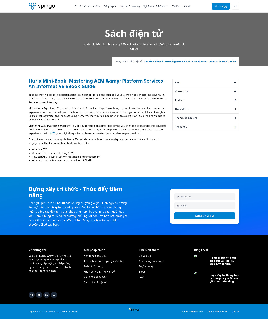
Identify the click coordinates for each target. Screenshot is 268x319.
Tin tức (175, 6)
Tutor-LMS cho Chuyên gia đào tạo (104, 261)
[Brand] (134, 311)
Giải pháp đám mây (95, 277)
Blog (177, 82)
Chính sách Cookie (217, 311)
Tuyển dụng (146, 266)
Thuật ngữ (181, 126)
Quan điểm (181, 109)
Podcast (180, 100)
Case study (181, 91)
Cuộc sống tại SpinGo (151, 261)
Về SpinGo (145, 256)
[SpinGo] (42, 6)
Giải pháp (109, 6)
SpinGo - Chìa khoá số (86, 6)
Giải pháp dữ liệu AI (95, 282)
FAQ (141, 277)
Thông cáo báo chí (186, 118)
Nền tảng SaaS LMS (95, 256)
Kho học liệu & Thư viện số (99, 271)
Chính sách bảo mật (192, 311)
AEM (52, 133)
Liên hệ (186, 6)
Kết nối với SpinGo (204, 215)
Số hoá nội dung (93, 266)
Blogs (142, 271)
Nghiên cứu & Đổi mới (154, 6)
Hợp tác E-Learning (130, 6)
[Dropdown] (235, 6)
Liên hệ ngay (220, 6)
